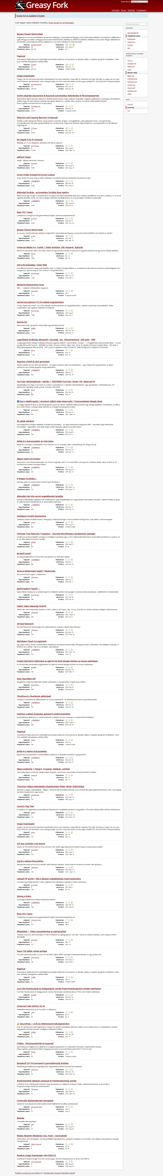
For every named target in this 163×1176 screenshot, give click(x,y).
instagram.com (132, 79)
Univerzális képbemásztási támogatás (35, 1100)
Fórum (123, 10)
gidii (32, 1124)
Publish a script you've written (27, 1173)
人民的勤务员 (35, 181)
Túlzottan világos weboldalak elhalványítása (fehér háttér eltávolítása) (50, 786)
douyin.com (131, 88)
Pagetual (21, 56)
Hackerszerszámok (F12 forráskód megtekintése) (40, 302)
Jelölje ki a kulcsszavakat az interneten (35, 441)
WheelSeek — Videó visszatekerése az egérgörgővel (41, 931)
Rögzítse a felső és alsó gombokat (33, 361)
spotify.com (131, 85)
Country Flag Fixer (25, 806)
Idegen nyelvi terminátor (28, 458)
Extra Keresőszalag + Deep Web (32, 265)
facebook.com (132, 82)
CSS (128, 111)
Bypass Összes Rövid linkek (30, 34)
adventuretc (35, 795)
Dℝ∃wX (33, 542)
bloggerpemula (36, 45)
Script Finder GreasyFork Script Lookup (36, 174)
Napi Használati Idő (26, 678)
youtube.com (131, 63)
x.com (129, 70)
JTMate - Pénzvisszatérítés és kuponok (35, 1043)
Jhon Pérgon (35, 146)
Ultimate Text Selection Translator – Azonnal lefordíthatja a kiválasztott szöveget (56, 533)
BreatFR (33, 667)
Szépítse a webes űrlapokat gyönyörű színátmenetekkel (43, 714)
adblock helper (24, 157)
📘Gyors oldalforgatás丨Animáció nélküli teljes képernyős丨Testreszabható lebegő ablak (59, 401)
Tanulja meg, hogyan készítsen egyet (58, 1173)
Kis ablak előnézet (25, 421)
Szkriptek (116, 10)
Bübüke (20, 1118)
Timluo (33, 740)
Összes (130, 60)
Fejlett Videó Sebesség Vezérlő (31, 606)
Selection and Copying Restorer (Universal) (37, 117)
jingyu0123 (34, 410)
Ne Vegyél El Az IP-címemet (30, 139)
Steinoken (34, 291)
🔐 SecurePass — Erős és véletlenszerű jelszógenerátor (43, 1023)
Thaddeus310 (35, 106)
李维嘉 (33, 328)
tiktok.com (130, 76)
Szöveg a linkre (24, 896)
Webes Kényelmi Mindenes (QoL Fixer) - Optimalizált (42, 1135)
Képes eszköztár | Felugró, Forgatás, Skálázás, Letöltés (43, 769)
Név (128, 48)
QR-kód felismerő (25, 623)
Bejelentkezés (126, 1)
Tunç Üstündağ (36, 1162)
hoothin (33, 65)
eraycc (33, 522)
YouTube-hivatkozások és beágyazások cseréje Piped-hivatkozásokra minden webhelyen (59, 988)
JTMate (33, 1052)
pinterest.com (132, 91)
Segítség (131, 10)
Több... (129, 94)
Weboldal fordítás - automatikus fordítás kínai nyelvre (43, 192)
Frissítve (130, 45)
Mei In (33, 350)
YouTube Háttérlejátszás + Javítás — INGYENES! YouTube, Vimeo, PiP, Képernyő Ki (56, 381)
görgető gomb (24, 553)
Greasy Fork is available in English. (31, 16)
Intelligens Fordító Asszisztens (31, 516)
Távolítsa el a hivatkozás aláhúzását (34, 696)
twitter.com (131, 66)
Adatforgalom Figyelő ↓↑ (28, 588)
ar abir (33, 236)
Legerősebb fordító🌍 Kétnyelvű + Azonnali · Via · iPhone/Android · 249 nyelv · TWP (56, 339)
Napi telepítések (132, 33)
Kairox (33, 254)
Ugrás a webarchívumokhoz (30, 861)
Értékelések (131, 39)
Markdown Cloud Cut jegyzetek (31, 641)
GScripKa (34, 940)
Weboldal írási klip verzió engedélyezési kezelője (40, 496)
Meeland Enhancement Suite (30, 284)
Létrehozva (131, 42)
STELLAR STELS (36, 920)
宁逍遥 (33, 977)
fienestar (34, 163)
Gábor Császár (36, 1144)
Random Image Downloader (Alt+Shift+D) (36, 1155)
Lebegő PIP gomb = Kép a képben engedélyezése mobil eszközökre (49, 878)
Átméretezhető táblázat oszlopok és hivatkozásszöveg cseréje (46, 1080)
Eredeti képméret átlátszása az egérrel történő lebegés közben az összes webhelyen (57, 661)
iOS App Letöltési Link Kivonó (31, 843)
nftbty (33, 813)
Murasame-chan (36, 1107)
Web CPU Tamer (25, 212)
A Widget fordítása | (26, 478)
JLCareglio (34, 885)
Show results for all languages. (61, 22)
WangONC (34, 850)
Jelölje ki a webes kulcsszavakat (32, 751)
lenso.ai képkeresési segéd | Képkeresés (36, 571)
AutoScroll (22, 322)
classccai (34, 775)
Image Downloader (26, 75)
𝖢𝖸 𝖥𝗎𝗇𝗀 (34, 128)
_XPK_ (33, 1012)
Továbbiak (140, 10)
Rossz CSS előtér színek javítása (32, 951)
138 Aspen (34, 577)
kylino (33, 832)
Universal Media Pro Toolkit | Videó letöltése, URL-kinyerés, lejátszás (50, 247)
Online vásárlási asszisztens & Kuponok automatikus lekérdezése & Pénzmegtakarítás (58, 95)
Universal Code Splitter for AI (31, 1006)
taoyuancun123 (36, 84)
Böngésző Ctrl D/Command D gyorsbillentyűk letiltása (43, 1063)
